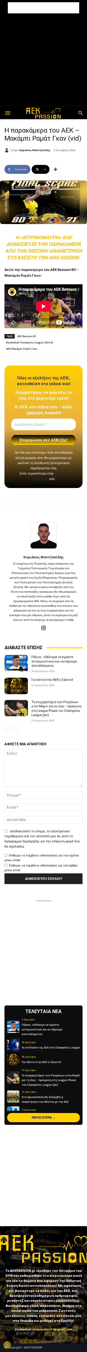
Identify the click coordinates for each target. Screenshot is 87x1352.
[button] (7, 113)
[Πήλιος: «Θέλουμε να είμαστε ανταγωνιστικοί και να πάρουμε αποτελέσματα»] (16, 663)
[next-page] (14, 728)
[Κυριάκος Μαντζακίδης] (7, 150)
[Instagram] (43, 627)
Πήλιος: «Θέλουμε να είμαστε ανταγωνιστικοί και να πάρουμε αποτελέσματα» (54, 661)
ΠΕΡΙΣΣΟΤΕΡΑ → (43, 1117)
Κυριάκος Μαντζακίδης (34, 150)
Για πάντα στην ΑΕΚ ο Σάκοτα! (52, 679)
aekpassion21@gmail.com (52, 1329)
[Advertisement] (43, 7)
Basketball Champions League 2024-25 (29, 342)
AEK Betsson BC (26, 336)
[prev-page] (7, 728)
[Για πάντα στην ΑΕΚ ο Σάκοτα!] (16, 686)
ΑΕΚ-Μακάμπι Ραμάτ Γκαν (21, 348)
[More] (55, 169)
